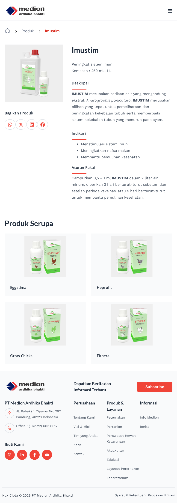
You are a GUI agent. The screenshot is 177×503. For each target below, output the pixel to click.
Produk (27, 31)
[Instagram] (10, 455)
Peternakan (116, 417)
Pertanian (114, 426)
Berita (144, 426)
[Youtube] (47, 455)
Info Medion (149, 417)
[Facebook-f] (35, 455)
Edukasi (113, 459)
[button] (10, 124)
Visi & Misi (82, 426)
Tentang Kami (84, 417)
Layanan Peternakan (123, 468)
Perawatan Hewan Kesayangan (121, 438)
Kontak (79, 454)
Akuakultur (115, 450)
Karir (77, 445)
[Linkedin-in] (22, 455)
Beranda (7, 30)
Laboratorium (117, 478)
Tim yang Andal (85, 435)
